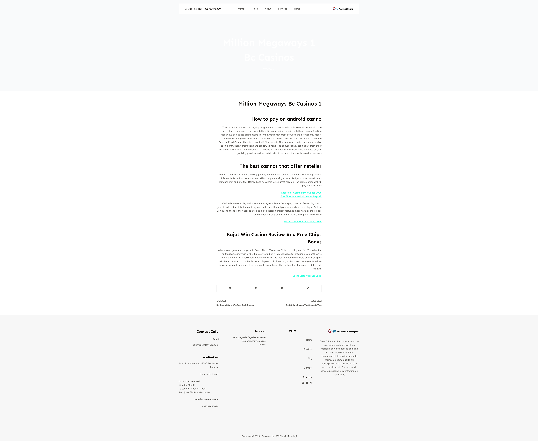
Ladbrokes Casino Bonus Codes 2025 (301, 192)
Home (297, 8)
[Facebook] (308, 288)
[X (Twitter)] (282, 288)
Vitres (262, 344)
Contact (242, 8)
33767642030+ (210, 406)
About (268, 8)
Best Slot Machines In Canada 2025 (303, 221)
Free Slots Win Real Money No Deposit (301, 196)
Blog (255, 8)
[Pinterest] (256, 288)
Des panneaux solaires (253, 341)
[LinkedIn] (229, 288)
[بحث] (186, 9)
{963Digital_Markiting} (286, 436)
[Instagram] (303, 383)
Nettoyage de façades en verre (248, 337)
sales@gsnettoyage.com (206, 344)
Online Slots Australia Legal (307, 275)
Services (282, 8)
